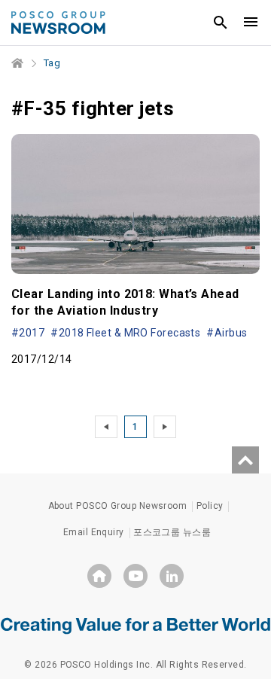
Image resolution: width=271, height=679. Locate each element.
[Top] (245, 459)
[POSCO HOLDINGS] (99, 576)
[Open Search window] (221, 23)
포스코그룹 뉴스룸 (172, 532)
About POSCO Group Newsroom (117, 506)
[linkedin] (172, 576)
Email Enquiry (93, 532)
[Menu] (251, 22)
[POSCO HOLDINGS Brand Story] (135, 625)
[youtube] (135, 576)
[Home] (18, 63)
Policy (210, 506)
